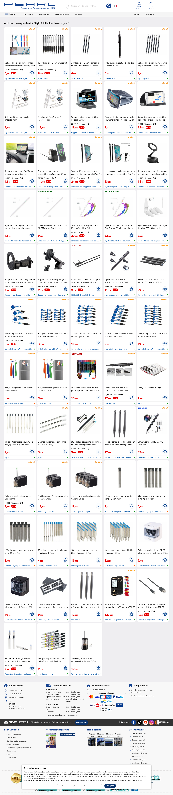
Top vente (28, 14)
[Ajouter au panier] (32, 72)
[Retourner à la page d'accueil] (29, 6)
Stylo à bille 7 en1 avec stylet (16, 132)
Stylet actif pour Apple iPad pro (83, 187)
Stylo (139, 403)
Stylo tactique (110, 403)
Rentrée (78, 14)
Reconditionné (62, 14)
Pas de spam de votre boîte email (142, 696)
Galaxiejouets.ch (137, 737)
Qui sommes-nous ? (14, 734)
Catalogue (149, 14)
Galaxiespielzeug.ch (138, 740)
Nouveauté (44, 14)
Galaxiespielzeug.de (138, 733)
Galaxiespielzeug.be (138, 760)
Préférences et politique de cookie (19, 748)
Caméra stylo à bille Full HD (148, 457)
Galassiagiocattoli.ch (139, 743)
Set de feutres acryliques (81, 403)
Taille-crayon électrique (14, 511)
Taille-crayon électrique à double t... (152, 566)
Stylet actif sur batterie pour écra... (85, 241)
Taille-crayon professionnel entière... (85, 674)
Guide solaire (11, 757)
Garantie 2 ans (136, 693)
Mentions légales (13, 744)
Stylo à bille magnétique (14, 403)
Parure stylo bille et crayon (48, 620)
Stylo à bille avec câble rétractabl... (18, 349)
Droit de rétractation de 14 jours (142, 690)
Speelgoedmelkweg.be (139, 763)
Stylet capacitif (44, 78)
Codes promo (12, 751)
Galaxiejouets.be (137, 756)
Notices (9, 754)
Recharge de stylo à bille (47, 566)
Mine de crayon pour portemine (117, 511)
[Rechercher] (108, 6)
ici (143, 780)
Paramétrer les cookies (92, 786)
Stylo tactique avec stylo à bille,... (117, 295)
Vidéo (136, 14)
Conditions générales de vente (17, 741)
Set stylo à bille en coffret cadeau (84, 457)
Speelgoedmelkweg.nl (139, 753)
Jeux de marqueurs (45, 674)
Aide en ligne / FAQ (15, 690)
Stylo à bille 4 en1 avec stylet (16, 78)
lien (137, 774)
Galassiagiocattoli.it (138, 750)
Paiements (96, 690)
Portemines (75, 620)
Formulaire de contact (16, 697)
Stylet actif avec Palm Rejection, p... (18, 241)
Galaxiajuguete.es (138, 746)
